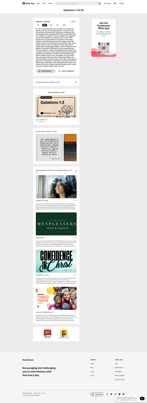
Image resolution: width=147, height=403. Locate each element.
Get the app (107, 3)
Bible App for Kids (64, 337)
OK (142, 398)
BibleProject (42, 121)
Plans (44, 3)
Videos (50, 3)
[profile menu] (121, 3)
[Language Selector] (115, 3)
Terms (43, 393)
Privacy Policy (36, 393)
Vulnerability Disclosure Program (31, 395)
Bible (38, 3)
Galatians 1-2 (45, 119)
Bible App (47, 337)
